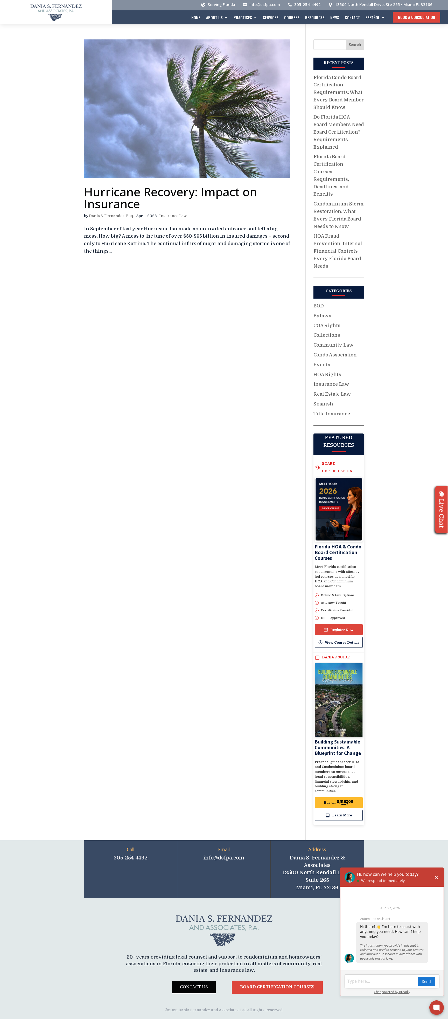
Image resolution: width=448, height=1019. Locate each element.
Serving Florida (221, 4)
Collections (326, 335)
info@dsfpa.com (264, 4)
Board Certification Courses (277, 987)
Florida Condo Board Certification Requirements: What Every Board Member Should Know (338, 92)
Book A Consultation (416, 17)
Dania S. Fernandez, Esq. (111, 216)
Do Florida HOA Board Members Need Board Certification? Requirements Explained (338, 131)
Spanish (323, 404)
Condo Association (335, 354)
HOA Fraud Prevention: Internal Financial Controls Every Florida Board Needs (337, 250)
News (334, 17)
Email (224, 849)
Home (195, 17)
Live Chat (441, 513)
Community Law (333, 345)
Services (270, 17)
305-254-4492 (307, 4)
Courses (291, 17)
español (373, 17)
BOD (318, 305)
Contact (352, 17)
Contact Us (194, 987)
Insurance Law (173, 216)
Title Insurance (331, 413)
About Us (214, 17)
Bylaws (322, 315)
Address (317, 849)
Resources (315, 17)
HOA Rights (327, 374)
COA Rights (326, 325)
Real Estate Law (332, 394)
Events (321, 364)
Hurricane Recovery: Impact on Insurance (170, 198)
